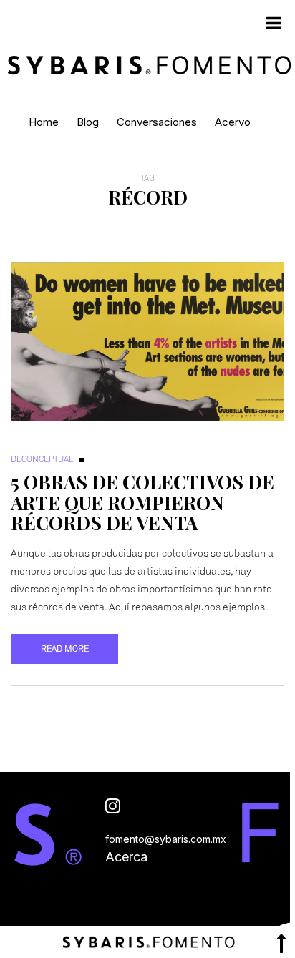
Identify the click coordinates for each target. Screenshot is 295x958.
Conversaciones (157, 122)
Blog (88, 122)
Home (44, 122)
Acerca (126, 856)
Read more (65, 649)
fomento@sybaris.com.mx (165, 839)
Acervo (233, 122)
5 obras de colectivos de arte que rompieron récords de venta (142, 502)
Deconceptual (42, 459)
